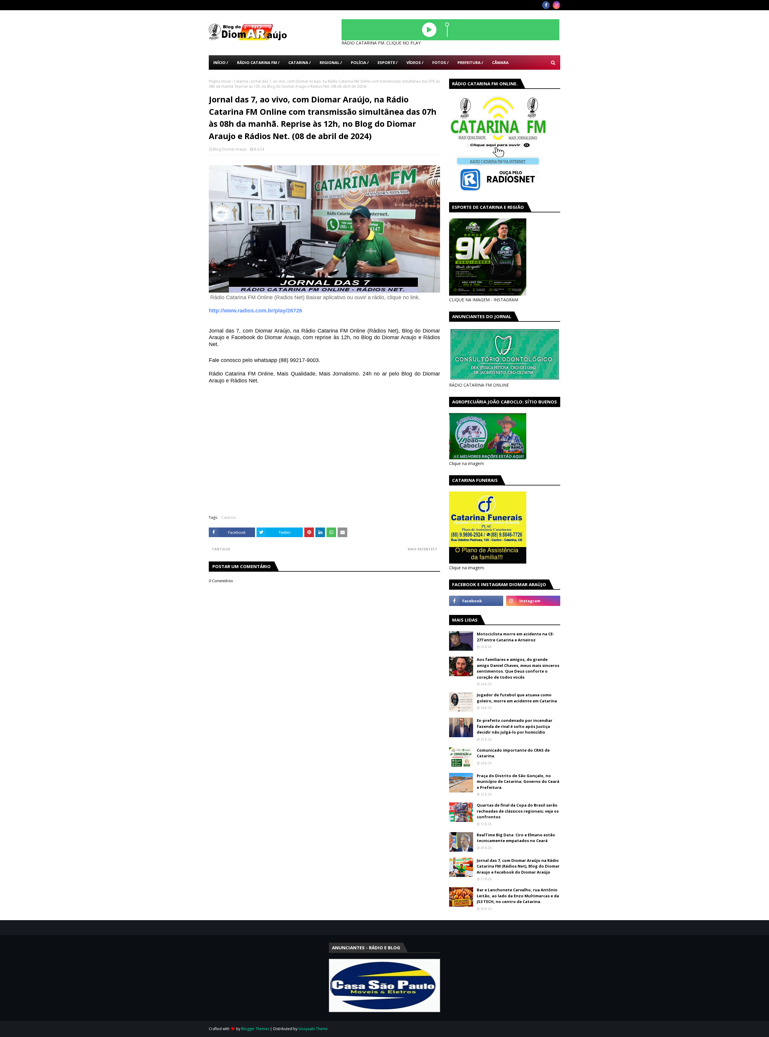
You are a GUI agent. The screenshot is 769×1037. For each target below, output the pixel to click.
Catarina (241, 81)
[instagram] (556, 5)
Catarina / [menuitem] (299, 62)
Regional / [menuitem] (331, 62)
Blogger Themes (255, 1028)
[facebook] (546, 5)
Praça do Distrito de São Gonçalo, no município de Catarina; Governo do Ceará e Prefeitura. (518, 781)
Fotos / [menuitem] (440, 62)
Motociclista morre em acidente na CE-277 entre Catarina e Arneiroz (515, 637)
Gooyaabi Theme (313, 1028)
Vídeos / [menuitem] (414, 62)
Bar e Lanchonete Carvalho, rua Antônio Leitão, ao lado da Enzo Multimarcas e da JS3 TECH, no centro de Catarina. (518, 895)
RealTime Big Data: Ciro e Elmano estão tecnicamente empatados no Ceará (516, 838)
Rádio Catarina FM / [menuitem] (258, 62)
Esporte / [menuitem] (387, 62)
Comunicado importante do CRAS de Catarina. (513, 753)
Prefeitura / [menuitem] (470, 62)
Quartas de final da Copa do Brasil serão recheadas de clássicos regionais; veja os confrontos (518, 811)
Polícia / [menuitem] (360, 62)
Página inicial (220, 81)
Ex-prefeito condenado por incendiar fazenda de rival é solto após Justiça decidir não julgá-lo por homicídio (514, 726)
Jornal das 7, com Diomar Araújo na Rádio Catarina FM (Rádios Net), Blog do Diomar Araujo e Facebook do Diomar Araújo (518, 866)
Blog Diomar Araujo (230, 149)
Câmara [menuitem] (500, 62)
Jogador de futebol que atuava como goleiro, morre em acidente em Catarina (517, 698)
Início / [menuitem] (220, 62)
